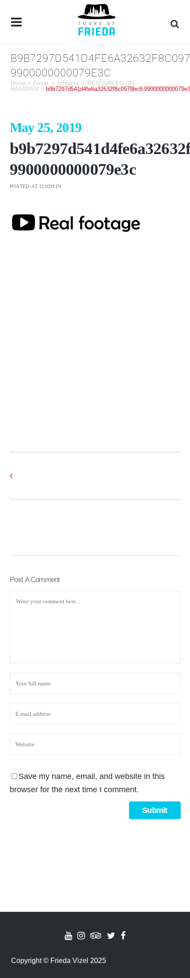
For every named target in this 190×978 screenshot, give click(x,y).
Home (18, 83)
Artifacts (68, 83)
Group (40, 83)
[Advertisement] (95, 336)
